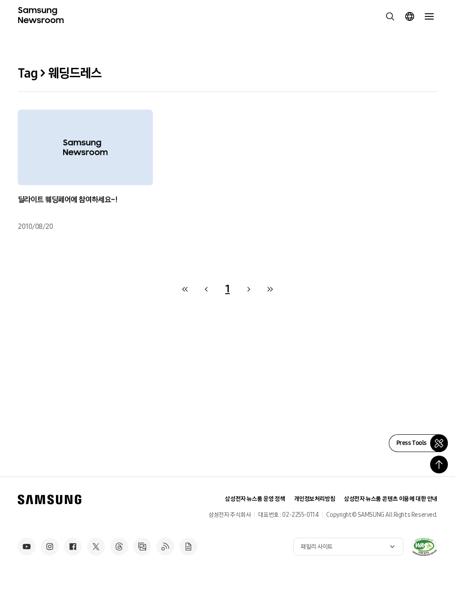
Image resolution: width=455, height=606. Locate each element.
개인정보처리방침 (314, 499)
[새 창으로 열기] (424, 546)
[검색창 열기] (390, 16)
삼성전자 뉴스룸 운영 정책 (255, 499)
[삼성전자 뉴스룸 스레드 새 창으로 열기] (119, 546)
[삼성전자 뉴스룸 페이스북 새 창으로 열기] (73, 546)
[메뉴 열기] (429, 16)
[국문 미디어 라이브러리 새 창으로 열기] (142, 546)
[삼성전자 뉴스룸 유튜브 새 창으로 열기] (27, 546)
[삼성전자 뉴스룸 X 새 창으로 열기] (96, 546)
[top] (439, 464)
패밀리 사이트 (317, 547)
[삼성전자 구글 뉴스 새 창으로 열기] (188, 546)
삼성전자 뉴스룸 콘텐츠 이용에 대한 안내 (390, 499)
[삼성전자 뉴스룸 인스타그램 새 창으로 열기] (50, 546)
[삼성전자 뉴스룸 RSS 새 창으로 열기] (165, 546)
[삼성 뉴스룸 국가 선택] (410, 16)
